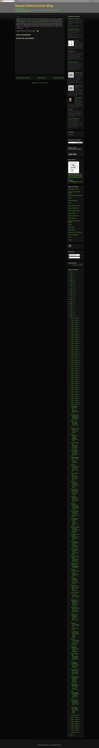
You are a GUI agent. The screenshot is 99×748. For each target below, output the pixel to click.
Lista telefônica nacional (74, 205)
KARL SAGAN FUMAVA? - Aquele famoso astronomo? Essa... (74, 522)
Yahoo (69, 237)
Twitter (69, 224)
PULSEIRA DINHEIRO (73, 29)
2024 (71, 272)
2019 (71, 282)
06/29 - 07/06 (74, 370)
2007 (71, 307)
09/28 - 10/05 (74, 343)
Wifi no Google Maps (73, 234)
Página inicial (41, 77)
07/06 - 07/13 (74, 368)
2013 (71, 295)
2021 (71, 278)
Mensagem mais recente (23, 77)
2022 (71, 276)
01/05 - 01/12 (74, 732)
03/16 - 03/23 (74, 402)
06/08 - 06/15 (74, 377)
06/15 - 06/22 (74, 375)
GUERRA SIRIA (78, 72)
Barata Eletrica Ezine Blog (34, 5)
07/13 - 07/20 (74, 366)
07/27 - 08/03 (74, 362)
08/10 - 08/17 (74, 358)
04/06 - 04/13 (74, 396)
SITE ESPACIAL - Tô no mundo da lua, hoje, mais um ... (75, 595)
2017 (71, 286)
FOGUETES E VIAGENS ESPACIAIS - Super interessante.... (75, 618)
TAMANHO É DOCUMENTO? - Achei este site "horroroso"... (75, 687)
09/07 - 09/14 (74, 349)
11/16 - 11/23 (74, 328)
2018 (71, 284)
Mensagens (73, 255)
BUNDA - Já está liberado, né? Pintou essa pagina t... (75, 430)
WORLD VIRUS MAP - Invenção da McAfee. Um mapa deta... (75, 559)
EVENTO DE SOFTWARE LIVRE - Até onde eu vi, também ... (74, 492)
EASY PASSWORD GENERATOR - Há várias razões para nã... (75, 695)
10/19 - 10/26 (74, 337)
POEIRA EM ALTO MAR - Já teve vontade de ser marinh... (74, 544)
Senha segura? (72, 218)
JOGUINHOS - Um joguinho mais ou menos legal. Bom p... (74, 551)
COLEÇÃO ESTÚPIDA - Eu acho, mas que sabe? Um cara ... (75, 665)
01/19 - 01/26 (74, 728)
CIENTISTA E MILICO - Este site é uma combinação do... (75, 610)
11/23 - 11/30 (74, 326)
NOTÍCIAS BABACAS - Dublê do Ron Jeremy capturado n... (75, 649)
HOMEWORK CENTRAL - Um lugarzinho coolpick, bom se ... (75, 410)
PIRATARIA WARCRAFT (74, 18)
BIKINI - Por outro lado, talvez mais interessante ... (74, 423)
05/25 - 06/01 (74, 381)
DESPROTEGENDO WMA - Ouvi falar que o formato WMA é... (75, 529)
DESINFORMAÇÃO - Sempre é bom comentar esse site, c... (75, 460)
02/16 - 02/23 (74, 719)
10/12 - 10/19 (74, 339)
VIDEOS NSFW (78, 86)
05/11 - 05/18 (74, 385)
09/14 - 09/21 (74, 347)
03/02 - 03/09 (74, 715)
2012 (71, 297)
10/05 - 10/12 (74, 341)
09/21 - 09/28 (74, 345)
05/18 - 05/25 (74, 383)
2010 (71, 301)
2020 (71, 280)
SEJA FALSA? (78, 97)
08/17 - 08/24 (74, 356)
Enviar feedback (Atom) (42, 82)
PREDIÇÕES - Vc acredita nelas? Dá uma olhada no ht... (74, 453)
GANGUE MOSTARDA (73, 118)
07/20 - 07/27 (74, 364)
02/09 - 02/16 (74, 721)
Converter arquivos (73, 200)
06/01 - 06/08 (74, 379)
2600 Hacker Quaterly (73, 189)
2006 (71, 310)
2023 (71, 274)
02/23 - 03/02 (74, 717)
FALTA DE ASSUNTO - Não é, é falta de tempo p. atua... (75, 499)
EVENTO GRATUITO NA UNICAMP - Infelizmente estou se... (75, 506)
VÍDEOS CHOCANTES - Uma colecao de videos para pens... (75, 573)
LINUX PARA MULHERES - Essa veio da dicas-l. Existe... (75, 710)
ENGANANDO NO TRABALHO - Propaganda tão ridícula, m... (75, 657)
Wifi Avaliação (71, 229)
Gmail (69, 203)
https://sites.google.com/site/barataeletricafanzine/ (75, 177)
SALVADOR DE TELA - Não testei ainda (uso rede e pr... (74, 672)
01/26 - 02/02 (74, 725)
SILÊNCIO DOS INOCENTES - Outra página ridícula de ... (75, 416)
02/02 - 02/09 (74, 723)
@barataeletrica (27, 11)
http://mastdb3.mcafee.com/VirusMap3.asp (32, 20)
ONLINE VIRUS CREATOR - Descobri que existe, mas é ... (75, 702)
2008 (71, 305)
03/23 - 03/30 (74, 400)
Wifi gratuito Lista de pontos (75, 232)
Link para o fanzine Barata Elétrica (23, 10)
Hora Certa (71, 134)
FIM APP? (70, 109)
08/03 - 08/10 (74, 360)
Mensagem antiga (58, 77)
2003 (71, 316)
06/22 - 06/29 (74, 373)
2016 (71, 288)
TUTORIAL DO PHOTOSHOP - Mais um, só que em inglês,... (75, 634)
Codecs (70, 198)
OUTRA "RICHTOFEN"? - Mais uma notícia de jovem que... (75, 642)
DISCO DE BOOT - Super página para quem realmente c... (75, 588)
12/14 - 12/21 (74, 320)
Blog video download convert (75, 195)
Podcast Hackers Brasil (74, 210)
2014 (71, 293)
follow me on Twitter (78, 264)
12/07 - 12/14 (74, 322)
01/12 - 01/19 (74, 730)
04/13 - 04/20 (74, 394)
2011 (71, 299)
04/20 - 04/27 (74, 392)
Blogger (59, 745)
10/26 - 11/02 (74, 335)
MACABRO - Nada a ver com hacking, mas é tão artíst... (75, 484)
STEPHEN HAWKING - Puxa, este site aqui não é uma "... (74, 581)
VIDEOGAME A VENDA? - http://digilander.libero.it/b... (75, 565)
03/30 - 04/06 (74, 398)
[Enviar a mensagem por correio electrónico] (38, 31)
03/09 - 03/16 (74, 404)
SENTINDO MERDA (73, 62)
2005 (71, 312)
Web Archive (71, 227)
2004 (71, 314)
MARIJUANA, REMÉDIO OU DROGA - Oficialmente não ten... (75, 602)
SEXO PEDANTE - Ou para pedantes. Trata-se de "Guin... (74, 437)
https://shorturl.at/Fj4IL (55, 10)
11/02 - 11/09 (74, 333)
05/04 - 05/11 (74, 387)
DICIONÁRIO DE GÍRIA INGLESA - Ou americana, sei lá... (75, 537)
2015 (71, 291)
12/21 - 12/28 (74, 318)
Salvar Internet (71, 213)
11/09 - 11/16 (74, 330)
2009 (71, 303)
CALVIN (76, 41)
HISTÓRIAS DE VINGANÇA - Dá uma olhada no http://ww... (75, 679)
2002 (71, 734)
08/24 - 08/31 (74, 354)
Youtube (70, 239)
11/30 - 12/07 (74, 324)
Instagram (20, 11)
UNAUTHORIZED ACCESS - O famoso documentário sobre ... (75, 514)
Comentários (73, 257)
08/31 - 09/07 (74, 352)
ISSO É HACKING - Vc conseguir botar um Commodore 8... (74, 468)
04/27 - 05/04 (74, 389)
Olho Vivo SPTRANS (73, 208)
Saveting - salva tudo (73, 215)
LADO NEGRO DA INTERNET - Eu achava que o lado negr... (74, 477)
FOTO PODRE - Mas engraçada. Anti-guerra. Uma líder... (75, 445)
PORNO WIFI (71, 51)
